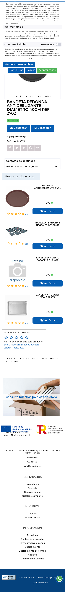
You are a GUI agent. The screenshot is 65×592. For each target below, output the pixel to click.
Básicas (30, 70)
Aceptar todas (47, 70)
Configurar (16, 70)
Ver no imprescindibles (19, 64)
